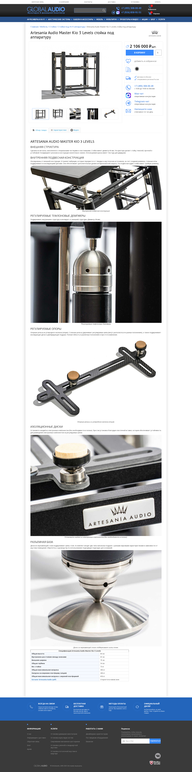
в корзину (139, 52)
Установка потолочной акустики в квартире (64, 752)
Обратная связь (38, 2)
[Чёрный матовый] (137, 69)
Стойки (53, 26)
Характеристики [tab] (60, 130)
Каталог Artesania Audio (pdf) (44, 679)
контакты (88, 2)
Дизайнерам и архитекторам (97, 734)
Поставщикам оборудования (97, 738)
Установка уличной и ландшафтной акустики (64, 746)
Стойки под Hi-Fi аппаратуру (72, 26)
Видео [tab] (76, 130)
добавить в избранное (145, 61)
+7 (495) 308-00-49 (131, 8)
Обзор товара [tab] (41, 130)
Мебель (44, 26)
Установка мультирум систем (62, 738)
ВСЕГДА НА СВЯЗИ (46, 703)
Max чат (139, 93)
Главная (35, 26)
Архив (29, 749)
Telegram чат (141, 101)
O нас (29, 734)
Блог (29, 745)
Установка (135, 2)
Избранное (152, 8)
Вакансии (89, 741)
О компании (64, 2)
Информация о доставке (36, 738)
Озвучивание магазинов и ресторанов (65, 741)
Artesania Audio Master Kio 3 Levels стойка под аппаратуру (111, 26)
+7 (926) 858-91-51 (131, 12)
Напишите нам (143, 109)
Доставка (111, 2)
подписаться (155, 741)
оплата (157, 2)
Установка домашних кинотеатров (64, 734)
